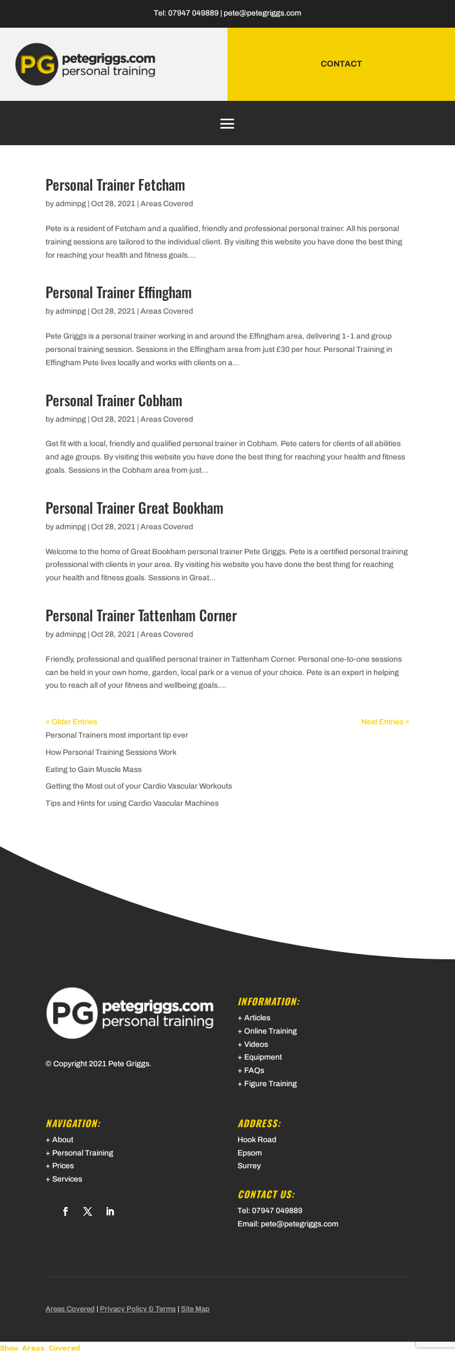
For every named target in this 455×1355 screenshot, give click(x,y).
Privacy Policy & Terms (138, 1309)
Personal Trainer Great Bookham (135, 507)
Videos (256, 1044)
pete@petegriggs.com (262, 13)
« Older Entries (71, 722)
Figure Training (270, 1084)
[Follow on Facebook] (65, 1211)
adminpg (70, 204)
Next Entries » (385, 722)
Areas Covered (166, 204)
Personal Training (82, 1153)
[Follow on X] (88, 1211)
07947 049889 (193, 13)
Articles (257, 1018)
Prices (63, 1166)
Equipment (263, 1057)
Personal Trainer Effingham (119, 292)
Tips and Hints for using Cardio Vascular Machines (132, 803)
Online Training (270, 1031)
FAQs (254, 1070)
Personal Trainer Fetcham (115, 184)
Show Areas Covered (40, 1348)
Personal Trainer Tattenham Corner (141, 615)
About (62, 1140)
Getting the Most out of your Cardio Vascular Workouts (139, 786)
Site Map (195, 1309)
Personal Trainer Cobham (114, 400)
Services (67, 1179)
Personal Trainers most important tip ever (117, 735)
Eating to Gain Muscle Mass (93, 769)
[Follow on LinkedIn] (110, 1211)
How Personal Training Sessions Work (111, 752)
